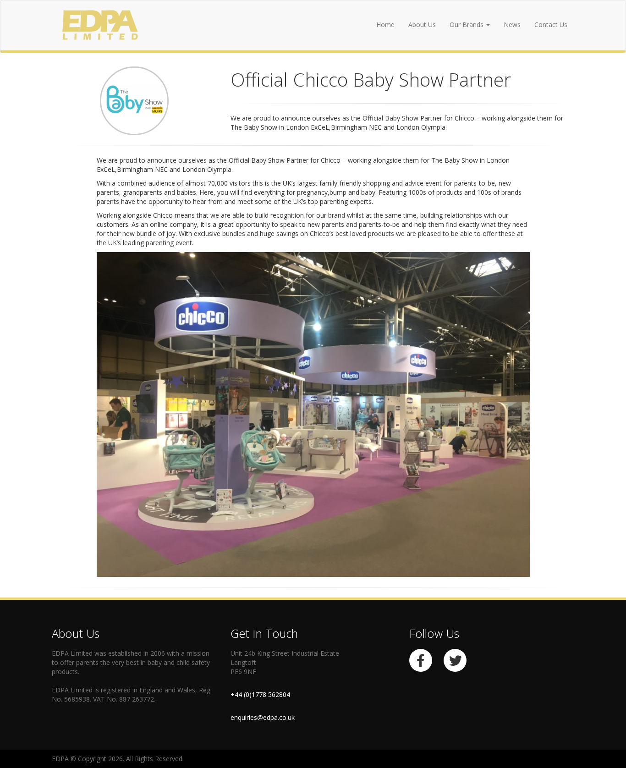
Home (385, 24)
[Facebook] (426, 662)
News (512, 24)
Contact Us (550, 24)
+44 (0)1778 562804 (260, 694)
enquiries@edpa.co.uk (263, 717)
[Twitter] (461, 662)
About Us (422, 24)
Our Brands (467, 24)
